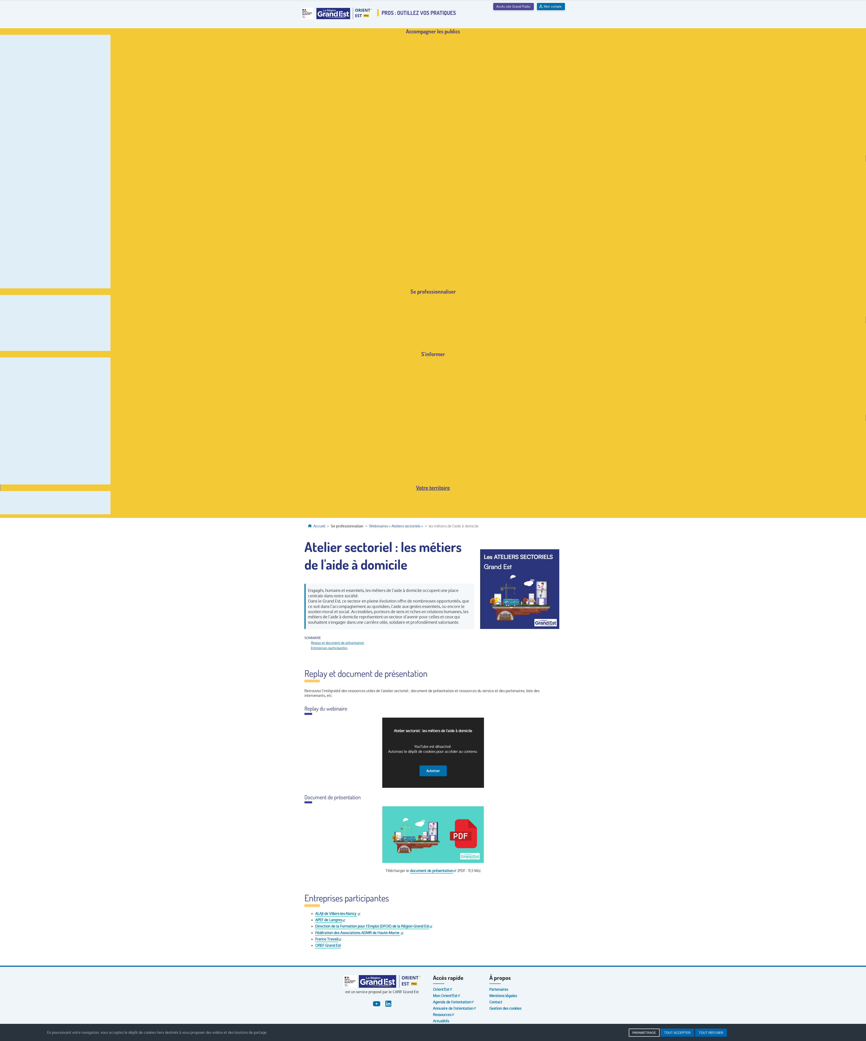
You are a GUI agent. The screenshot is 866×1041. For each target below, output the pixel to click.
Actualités (441, 1021)
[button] (433, 31)
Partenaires (498, 989)
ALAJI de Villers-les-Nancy (336, 913)
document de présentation (431, 870)
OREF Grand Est (328, 945)
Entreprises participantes (329, 648)
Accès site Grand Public (513, 6)
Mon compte (553, 6)
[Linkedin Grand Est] (388, 1003)
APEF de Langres (328, 920)
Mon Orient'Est (445, 995)
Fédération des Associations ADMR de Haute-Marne (357, 932)
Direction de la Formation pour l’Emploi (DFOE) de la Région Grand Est (372, 926)
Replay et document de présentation (337, 643)
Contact (495, 1002)
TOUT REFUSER (711, 1032)
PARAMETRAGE (644, 1032)
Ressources (442, 1014)
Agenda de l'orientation (452, 1002)
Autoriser (433, 771)
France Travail (326, 939)
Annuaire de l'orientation (453, 1008)
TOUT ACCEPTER (677, 1032)
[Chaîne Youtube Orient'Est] (377, 1003)
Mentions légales (503, 995)
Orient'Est (441, 989)
